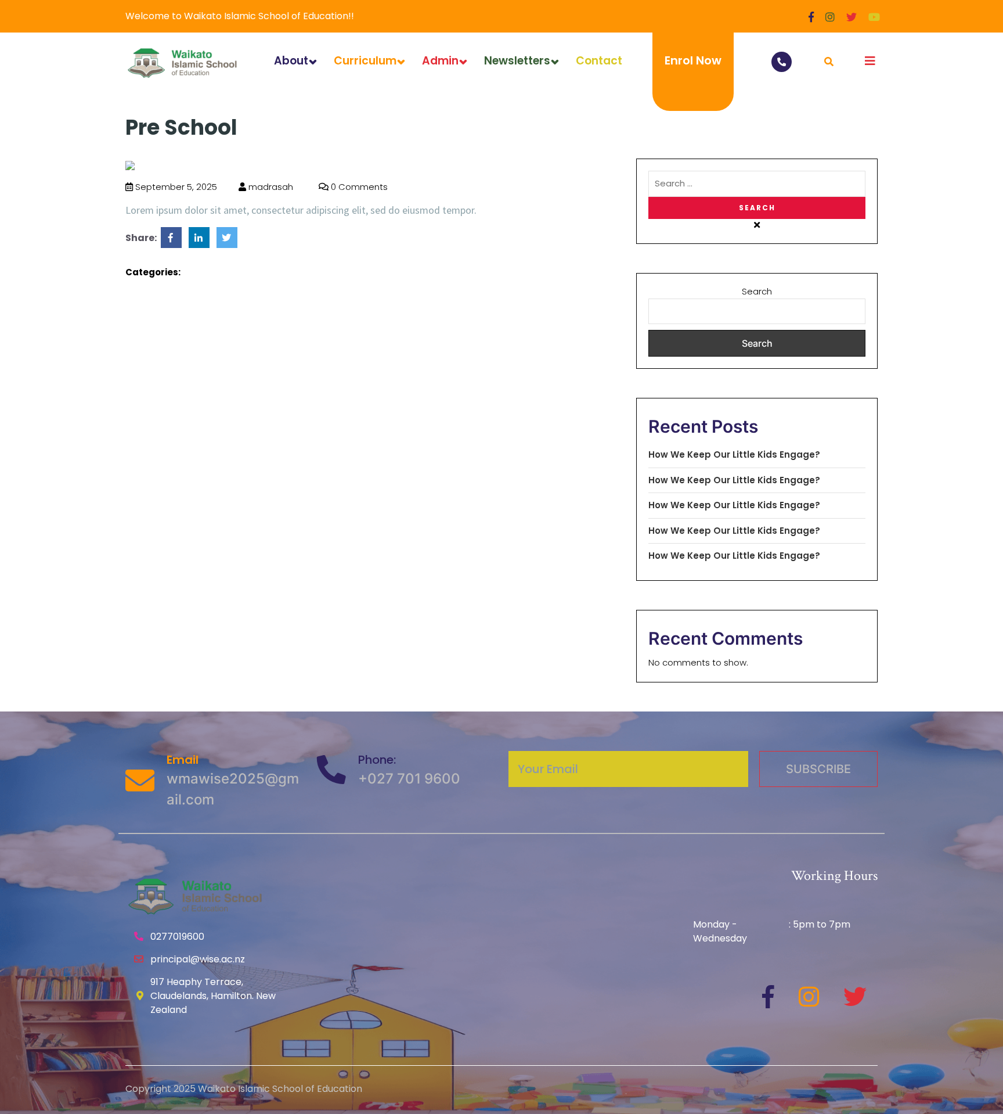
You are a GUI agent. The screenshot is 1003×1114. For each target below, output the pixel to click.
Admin (440, 61)
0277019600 (177, 936)
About (291, 61)
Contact (599, 61)
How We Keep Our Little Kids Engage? (734, 454)
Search (757, 291)
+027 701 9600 (409, 778)
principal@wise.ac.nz (197, 959)
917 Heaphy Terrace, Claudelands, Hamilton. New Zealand (213, 995)
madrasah (269, 187)
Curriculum (365, 61)
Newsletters (517, 61)
